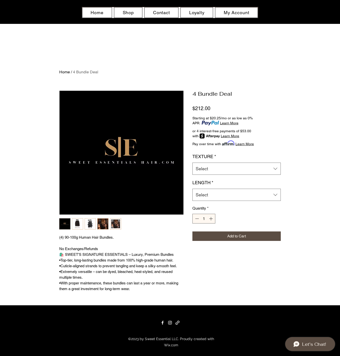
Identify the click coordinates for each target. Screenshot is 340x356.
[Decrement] (196, 218)
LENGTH (202, 182)
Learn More (229, 123)
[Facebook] (162, 322)
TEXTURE (204, 156)
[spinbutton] (204, 218)
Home (64, 72)
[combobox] (236, 169)
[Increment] (211, 218)
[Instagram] (170, 322)
